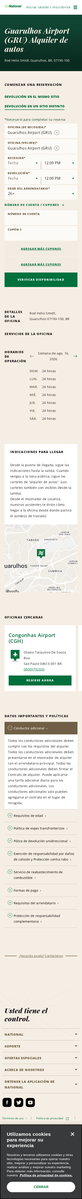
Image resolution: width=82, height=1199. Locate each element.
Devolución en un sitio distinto (34, 106)
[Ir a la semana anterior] (32, 356)
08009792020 (34, 669)
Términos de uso (13, 1118)
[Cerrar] (72, 1134)
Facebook (7, 1102)
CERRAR (41, 1187)
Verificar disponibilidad (41, 280)
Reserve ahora (40, 680)
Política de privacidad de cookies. (45, 1175)
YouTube (30, 1102)
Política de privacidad (50, 1118)
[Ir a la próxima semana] (75, 356)
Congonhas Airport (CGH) (32, 638)
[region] (41, 1161)
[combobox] (23, 161)
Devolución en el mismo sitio (32, 96)
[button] (48, 7)
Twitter (18, 1102)
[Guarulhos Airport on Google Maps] (41, 558)
